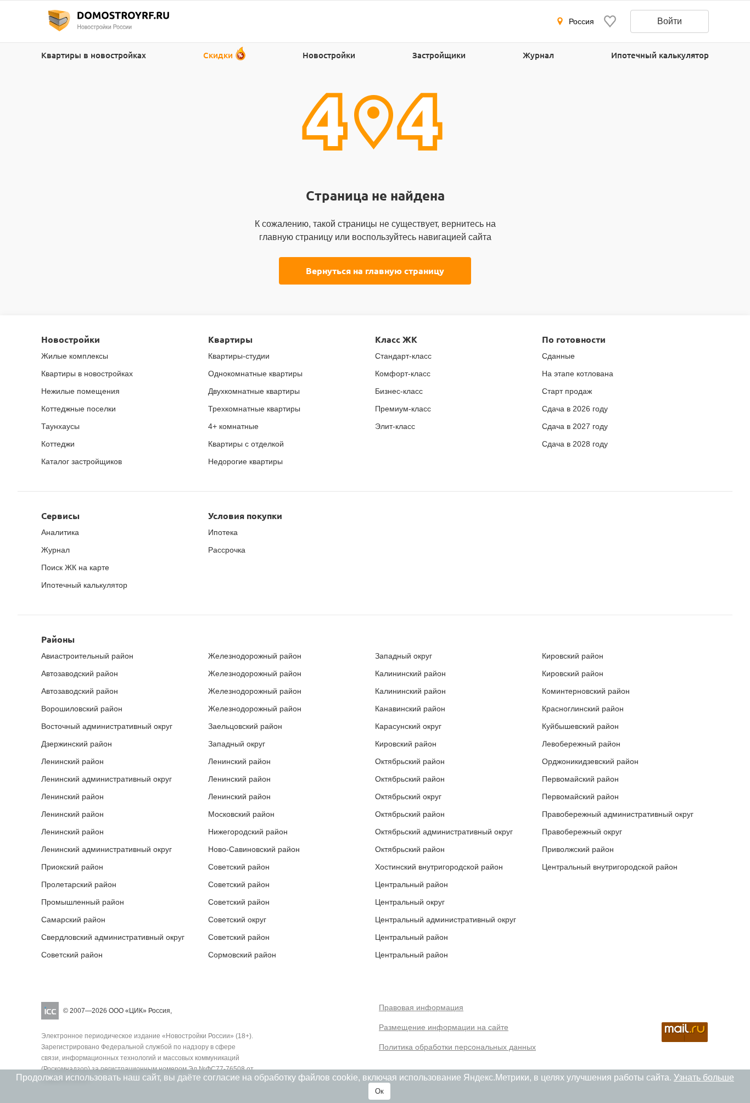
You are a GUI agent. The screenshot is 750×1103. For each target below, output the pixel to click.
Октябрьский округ (408, 796)
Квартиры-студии (239, 356)
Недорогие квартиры (245, 461)
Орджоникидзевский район (590, 761)
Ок (379, 1091)
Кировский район (405, 743)
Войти (669, 21)
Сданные (558, 356)
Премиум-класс (403, 408)
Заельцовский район (245, 726)
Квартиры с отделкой (246, 443)
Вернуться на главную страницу (375, 270)
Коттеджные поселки (78, 408)
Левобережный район (581, 743)
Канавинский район (410, 708)
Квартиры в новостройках (93, 54)
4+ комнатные (233, 426)
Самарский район (73, 919)
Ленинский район (72, 761)
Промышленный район (82, 902)
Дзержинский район (76, 743)
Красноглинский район (583, 708)
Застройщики (439, 54)
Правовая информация (421, 1007)
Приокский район (72, 866)
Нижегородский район (248, 831)
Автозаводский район (79, 673)
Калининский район (410, 673)
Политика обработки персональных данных (457, 1047)
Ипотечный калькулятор (660, 54)
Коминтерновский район (586, 691)
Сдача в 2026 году (575, 408)
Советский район (72, 954)
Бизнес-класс (399, 391)
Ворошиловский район (81, 708)
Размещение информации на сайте (443, 1027)
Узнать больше (704, 1077)
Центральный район (411, 884)
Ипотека (223, 532)
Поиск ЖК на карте (75, 567)
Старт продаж (567, 391)
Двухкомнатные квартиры (254, 391)
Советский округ (237, 919)
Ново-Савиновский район (254, 849)
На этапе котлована (577, 373)
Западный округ (236, 743)
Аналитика (60, 532)
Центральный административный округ (445, 919)
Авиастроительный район (87, 655)
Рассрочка (226, 549)
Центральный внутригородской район (610, 866)
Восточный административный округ (106, 726)
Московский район (241, 814)
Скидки (218, 54)
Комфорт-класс (402, 373)
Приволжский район (578, 849)
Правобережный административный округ (617, 814)
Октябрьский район (410, 761)
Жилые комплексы (74, 356)
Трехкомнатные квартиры (254, 408)
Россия (581, 21)
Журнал (538, 54)
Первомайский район (580, 779)
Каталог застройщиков (81, 461)
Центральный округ (410, 902)
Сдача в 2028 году (575, 443)
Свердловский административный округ (112, 937)
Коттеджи (58, 443)
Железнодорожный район (254, 655)
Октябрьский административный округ (444, 831)
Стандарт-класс (403, 356)
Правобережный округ (582, 831)
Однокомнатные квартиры (255, 373)
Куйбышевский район (580, 726)
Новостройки (329, 54)
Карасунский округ (408, 726)
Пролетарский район (78, 884)
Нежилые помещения (80, 391)
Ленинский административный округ (106, 779)
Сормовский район (242, 954)
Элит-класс (395, 426)
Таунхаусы (60, 426)
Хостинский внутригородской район (439, 866)
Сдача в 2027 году (575, 426)
